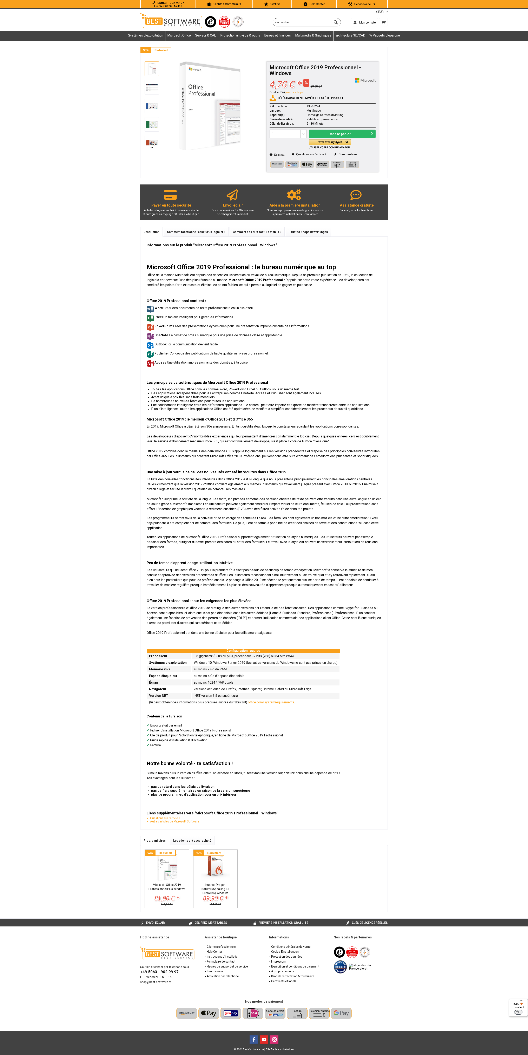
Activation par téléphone (223, 976)
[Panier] (383, 22)
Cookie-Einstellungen (285, 951)
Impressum (278, 961)
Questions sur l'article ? (311, 154)
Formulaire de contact (221, 961)
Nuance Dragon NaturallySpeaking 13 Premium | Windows (215, 889)
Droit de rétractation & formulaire (292, 976)
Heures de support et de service (227, 966)
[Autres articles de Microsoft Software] (365, 80)
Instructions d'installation (223, 956)
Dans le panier (340, 134)
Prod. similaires (155, 840)
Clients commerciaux (227, 4)
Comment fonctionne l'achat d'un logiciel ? (196, 232)
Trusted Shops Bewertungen (308, 232)
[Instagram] (274, 1039)
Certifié (275, 4)
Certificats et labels (283, 981)
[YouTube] (264, 1039)
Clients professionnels (221, 946)
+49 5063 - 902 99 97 (159, 971)
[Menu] (521, 1001)
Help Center (317, 4)
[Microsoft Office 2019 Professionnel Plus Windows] (167, 866)
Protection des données (286, 956)
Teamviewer (215, 971)
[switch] (518, 1012)
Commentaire (347, 154)
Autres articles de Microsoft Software (174, 821)
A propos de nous (282, 971)
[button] (330, 144)
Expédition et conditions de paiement (295, 966)
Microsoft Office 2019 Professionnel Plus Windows (166, 887)
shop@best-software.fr (155, 982)
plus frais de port (294, 92)
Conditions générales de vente (291, 946)
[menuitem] (383, 22)
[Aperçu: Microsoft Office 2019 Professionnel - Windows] (152, 68)
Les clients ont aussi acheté (192, 840)
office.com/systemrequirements (271, 702)
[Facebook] (254, 1039)
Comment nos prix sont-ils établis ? (257, 232)
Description (151, 232)
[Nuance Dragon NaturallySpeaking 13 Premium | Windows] (216, 866)
